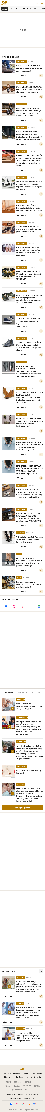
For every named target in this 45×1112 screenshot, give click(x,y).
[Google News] (39, 606)
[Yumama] (17, 1089)
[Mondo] (18, 1082)
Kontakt (29, 1095)
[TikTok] (22, 606)
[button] (22, 75)
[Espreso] (28, 1082)
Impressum (11, 1095)
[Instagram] (14, 606)
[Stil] (3, 2)
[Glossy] (8, 1085)
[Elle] (36, 1082)
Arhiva (35, 1095)
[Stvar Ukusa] (29, 1089)
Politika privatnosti (15, 1098)
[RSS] (31, 606)
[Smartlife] (27, 1085)
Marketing (20, 1095)
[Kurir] (8, 1082)
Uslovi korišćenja (30, 1098)
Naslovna (5, 52)
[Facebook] (6, 606)
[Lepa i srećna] (17, 1085)
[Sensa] (37, 1085)
